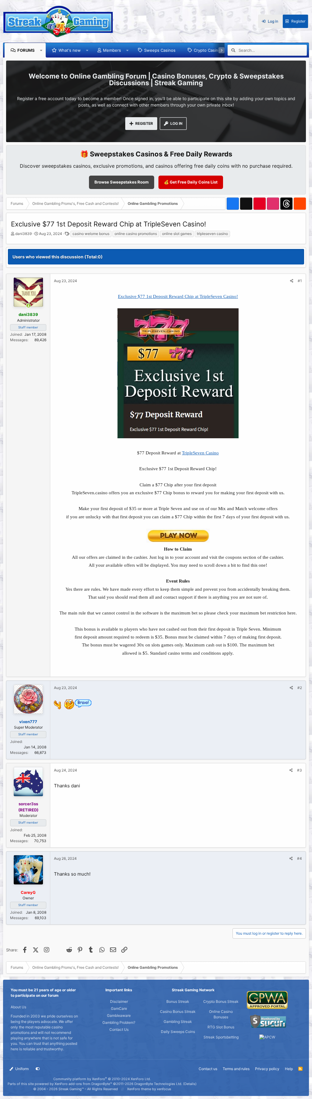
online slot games (177, 233)
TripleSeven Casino (200, 452)
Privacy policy (267, 1068)
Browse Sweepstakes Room (121, 182)
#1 (300, 280)
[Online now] (28, 306)
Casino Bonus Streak (178, 1011)
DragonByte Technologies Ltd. (158, 1084)
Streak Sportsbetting (221, 1037)
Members (112, 50)
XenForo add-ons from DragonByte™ (83, 1084)
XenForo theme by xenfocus (149, 1089)
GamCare (119, 1008)
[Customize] (37, 1068)
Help (289, 1068)
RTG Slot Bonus (220, 1027)
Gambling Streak (178, 1021)
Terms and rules (236, 1068)
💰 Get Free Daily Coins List (191, 182)
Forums (26, 50)
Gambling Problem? (118, 1022)
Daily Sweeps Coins (178, 1031)
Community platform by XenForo (102, 1079)
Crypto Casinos (208, 50)
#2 (299, 687)
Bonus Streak (177, 1001)
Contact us (208, 1068)
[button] (41, 50)
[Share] (292, 281)
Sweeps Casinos (160, 50)
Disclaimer (119, 1001)
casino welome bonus (91, 233)
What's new (69, 50)
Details (189, 1084)
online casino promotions (136, 233)
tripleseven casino (212, 233)
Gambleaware (119, 1015)
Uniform (21, 1068)
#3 (299, 770)
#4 (299, 858)
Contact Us (119, 1029)
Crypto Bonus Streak (221, 1001)
